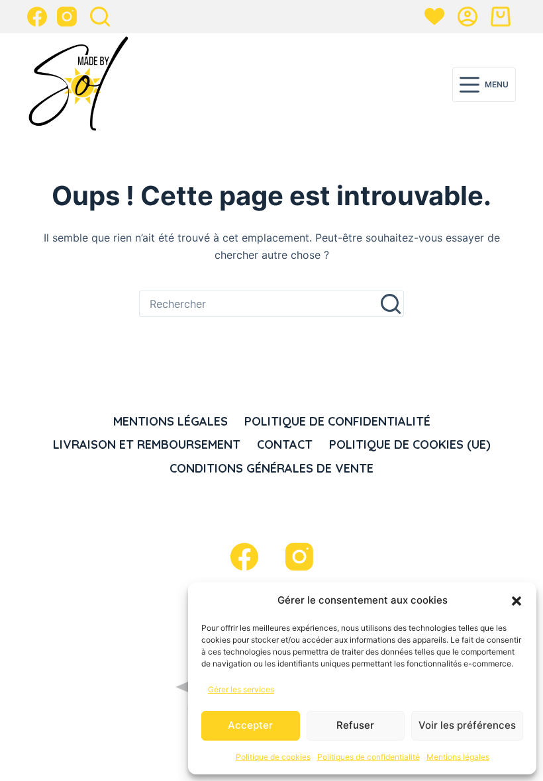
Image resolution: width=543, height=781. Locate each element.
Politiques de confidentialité (368, 757)
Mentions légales (457, 757)
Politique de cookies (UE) (410, 444)
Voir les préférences (467, 725)
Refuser (355, 725)
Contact (285, 444)
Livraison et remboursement (146, 444)
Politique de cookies (273, 757)
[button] (516, 601)
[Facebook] (37, 16)
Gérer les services (241, 689)
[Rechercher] (100, 16)
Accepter (250, 725)
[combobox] (259, 304)
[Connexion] (467, 16)
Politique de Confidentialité (337, 421)
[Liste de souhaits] (434, 16)
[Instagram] (67, 16)
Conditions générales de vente (271, 468)
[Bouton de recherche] (390, 303)
